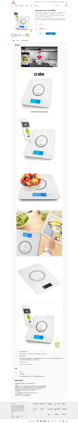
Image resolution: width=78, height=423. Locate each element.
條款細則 (36, 5)
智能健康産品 (49, 403)
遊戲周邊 (63, 403)
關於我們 (16, 5)
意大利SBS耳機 (50, 409)
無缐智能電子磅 (64, 409)
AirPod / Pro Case (35, 409)
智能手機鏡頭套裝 (57, 409)
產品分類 (21, 5)
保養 (18, 40)
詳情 (14, 40)
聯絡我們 (31, 5)
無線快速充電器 (36, 403)
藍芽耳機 (42, 409)
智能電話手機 (42, 403)
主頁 (12, 5)
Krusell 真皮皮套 (57, 404)
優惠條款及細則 (24, 40)
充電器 (48, 414)
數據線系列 (64, 414)
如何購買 (26, 5)
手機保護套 (57, 414)
